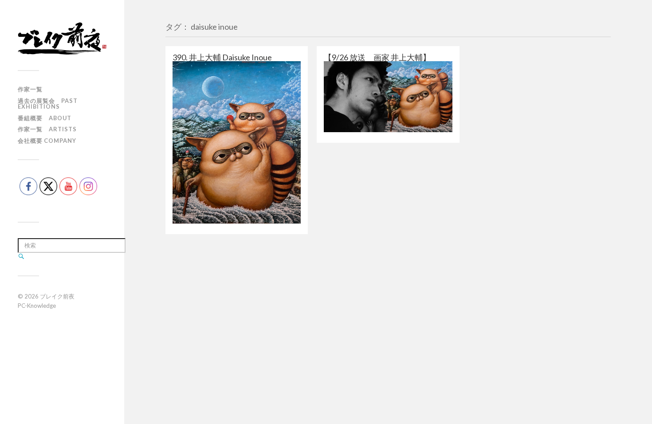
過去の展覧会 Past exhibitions (48, 103)
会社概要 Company (47, 140)
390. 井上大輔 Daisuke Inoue (222, 57)
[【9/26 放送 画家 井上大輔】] (388, 96)
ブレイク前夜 (57, 296)
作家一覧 (30, 89)
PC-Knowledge (37, 305)
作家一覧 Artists (47, 129)
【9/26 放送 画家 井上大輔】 (377, 57)
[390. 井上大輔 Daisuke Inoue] (237, 142)
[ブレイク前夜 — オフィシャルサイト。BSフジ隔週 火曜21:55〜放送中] (62, 38)
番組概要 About (44, 118)
